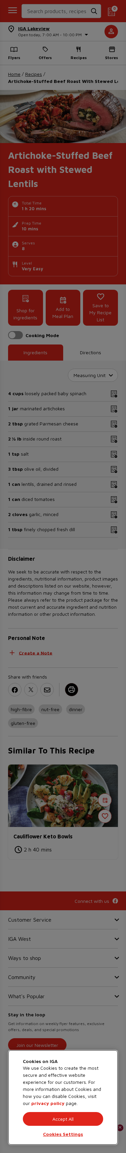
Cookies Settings (63, 1134)
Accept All (63, 1119)
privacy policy (48, 1103)
